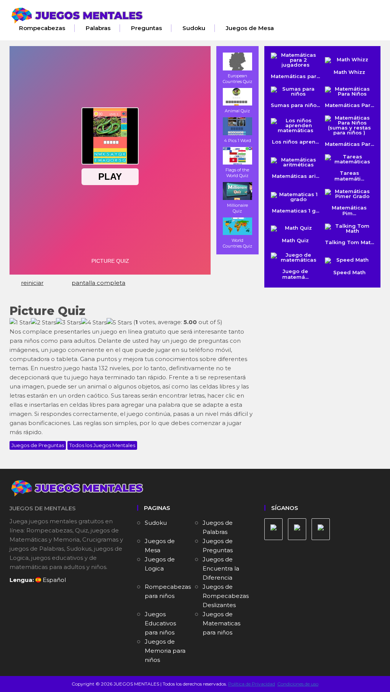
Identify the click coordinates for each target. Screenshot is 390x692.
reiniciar (32, 282)
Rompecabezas (42, 28)
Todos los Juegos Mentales (102, 445)
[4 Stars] (94, 322)
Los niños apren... (295, 142)
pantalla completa (98, 282)
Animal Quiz (237, 110)
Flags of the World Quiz (237, 172)
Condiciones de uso (297, 684)
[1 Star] (20, 322)
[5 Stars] (119, 322)
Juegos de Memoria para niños (165, 650)
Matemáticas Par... (349, 144)
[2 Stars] (43, 322)
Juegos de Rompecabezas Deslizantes (226, 596)
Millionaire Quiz (237, 208)
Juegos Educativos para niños (160, 623)
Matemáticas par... (295, 76)
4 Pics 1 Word (237, 140)
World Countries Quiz (237, 243)
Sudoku (193, 28)
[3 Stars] (68, 322)
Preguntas (146, 28)
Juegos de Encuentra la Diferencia (221, 568)
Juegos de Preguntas (37, 445)
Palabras (98, 28)
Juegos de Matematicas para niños (221, 623)
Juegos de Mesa (250, 28)
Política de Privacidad (251, 684)
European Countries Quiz (237, 78)
